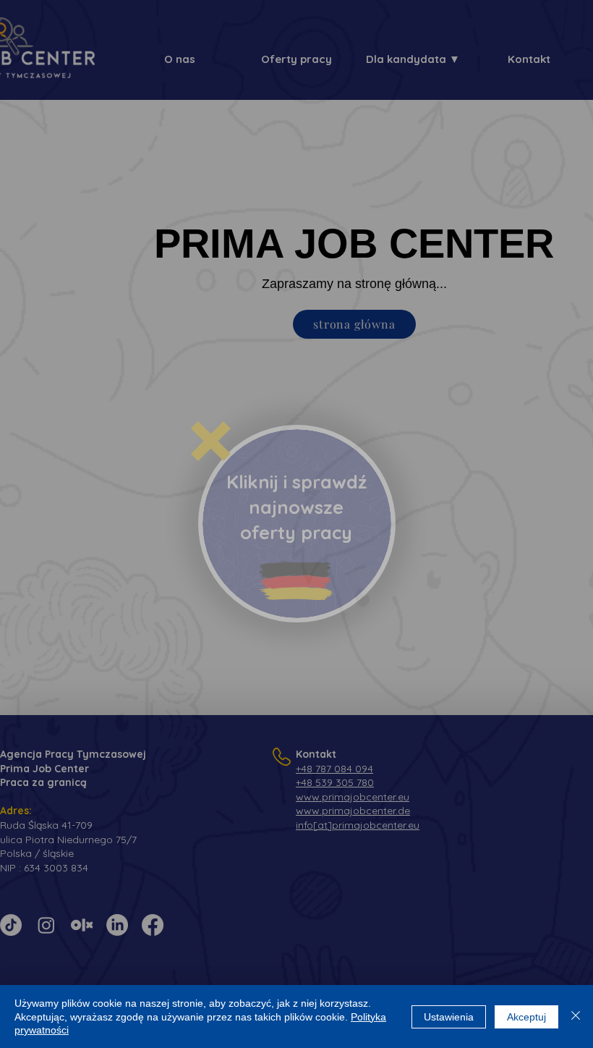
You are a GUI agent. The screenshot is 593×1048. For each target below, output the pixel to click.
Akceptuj (526, 1017)
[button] (211, 441)
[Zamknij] (575, 1016)
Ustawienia (449, 1017)
